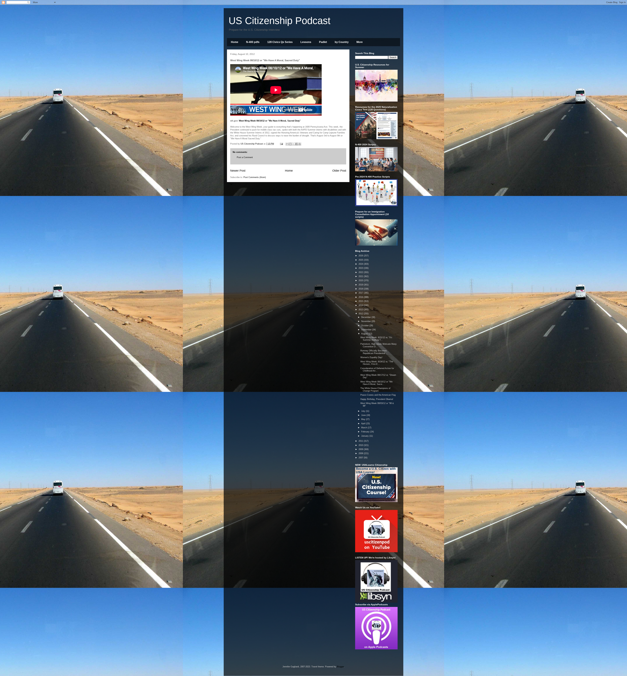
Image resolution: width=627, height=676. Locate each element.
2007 (361, 457)
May (363, 419)
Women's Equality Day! (371, 357)
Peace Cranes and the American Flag (378, 395)
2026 (361, 255)
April (363, 423)
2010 (361, 445)
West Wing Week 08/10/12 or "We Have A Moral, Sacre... (376, 383)
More (359, 42)
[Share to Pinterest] (299, 144)
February (365, 431)
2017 (361, 293)
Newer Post (237, 170)
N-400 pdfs (252, 42)
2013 (361, 309)
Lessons (305, 42)
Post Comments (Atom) (254, 177)
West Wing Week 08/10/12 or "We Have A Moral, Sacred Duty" (270, 121)
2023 (361, 268)
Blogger (340, 666)
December (366, 317)
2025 (361, 260)
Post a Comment (245, 157)
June (363, 415)
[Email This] (287, 144)
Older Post (339, 170)
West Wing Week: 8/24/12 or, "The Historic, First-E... (376, 362)
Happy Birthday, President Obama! (376, 399)
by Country (342, 42)
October (365, 325)
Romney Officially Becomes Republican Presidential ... (374, 351)
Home (234, 42)
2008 (361, 453)
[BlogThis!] (290, 144)
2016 (361, 297)
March (364, 427)
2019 (361, 284)
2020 (361, 280)
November (366, 321)
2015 (361, 301)
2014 (361, 305)
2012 (361, 313)
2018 (361, 289)
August (365, 333)
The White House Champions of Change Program (375, 389)
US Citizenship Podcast (279, 20)
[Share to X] (293, 144)
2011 (361, 441)
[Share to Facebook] (296, 144)
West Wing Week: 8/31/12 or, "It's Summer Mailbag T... (376, 338)
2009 (361, 449)
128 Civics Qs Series (280, 42)
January (365, 436)
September (366, 329)
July (363, 411)
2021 (361, 276)
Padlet (323, 42)
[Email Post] (281, 144)
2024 (361, 264)
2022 (361, 272)
